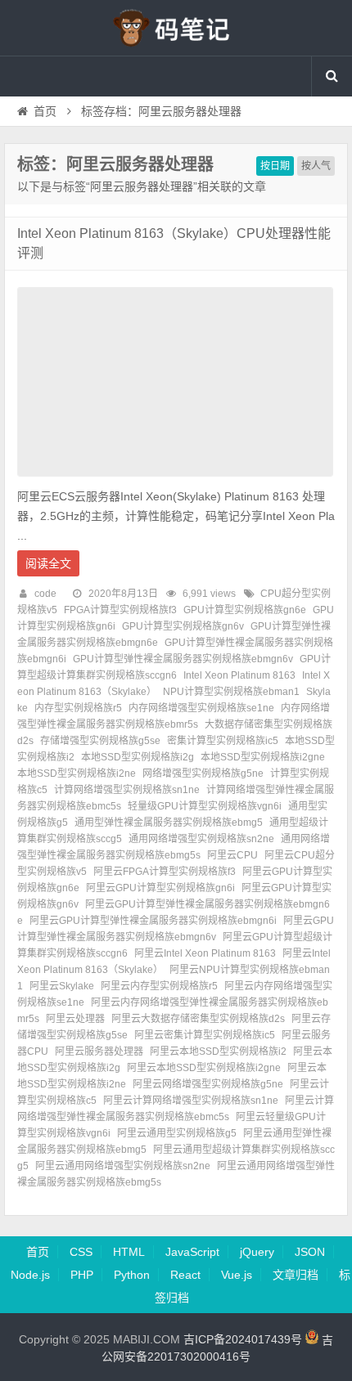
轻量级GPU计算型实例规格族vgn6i (205, 806)
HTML (129, 1251)
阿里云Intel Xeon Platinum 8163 (205, 953)
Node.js (30, 1274)
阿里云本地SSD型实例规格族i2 (218, 1051)
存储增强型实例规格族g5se (100, 741)
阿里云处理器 (75, 1019)
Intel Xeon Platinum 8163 (239, 675)
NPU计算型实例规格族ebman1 (231, 691)
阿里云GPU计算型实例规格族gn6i (160, 888)
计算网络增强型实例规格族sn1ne (127, 790)
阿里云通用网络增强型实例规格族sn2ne (122, 1166)
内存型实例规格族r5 (78, 708)
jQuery (257, 1251)
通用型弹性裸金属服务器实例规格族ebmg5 (168, 822)
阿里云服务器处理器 (99, 1051)
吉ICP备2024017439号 (242, 1340)
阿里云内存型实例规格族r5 (159, 986)
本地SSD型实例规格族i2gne (263, 757)
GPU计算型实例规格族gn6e (244, 610)
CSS (81, 1251)
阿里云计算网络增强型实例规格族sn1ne (190, 1100)
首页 (45, 111)
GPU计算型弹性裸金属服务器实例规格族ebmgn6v (183, 659)
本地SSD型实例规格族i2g (137, 757)
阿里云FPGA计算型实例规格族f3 (164, 871)
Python (132, 1274)
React (185, 1274)
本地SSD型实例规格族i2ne (76, 773)
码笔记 (176, 27)
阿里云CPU (232, 855)
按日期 (275, 166)
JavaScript (192, 1251)
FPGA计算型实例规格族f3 (120, 610)
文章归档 (295, 1274)
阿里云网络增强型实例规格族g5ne (208, 1084)
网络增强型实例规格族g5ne (203, 773)
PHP (81, 1274)
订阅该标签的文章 (53, 178)
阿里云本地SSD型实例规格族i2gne (204, 1068)
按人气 (316, 166)
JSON (310, 1251)
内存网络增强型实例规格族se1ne (201, 708)
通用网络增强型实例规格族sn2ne (201, 839)
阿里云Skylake (61, 986)
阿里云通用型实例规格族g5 (177, 1133)
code (45, 593)
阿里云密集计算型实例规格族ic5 (204, 1035)
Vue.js (236, 1274)
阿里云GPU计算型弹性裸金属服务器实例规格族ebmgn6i (153, 920)
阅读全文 (48, 563)
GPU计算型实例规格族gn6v (183, 626)
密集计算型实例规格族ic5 (222, 741)
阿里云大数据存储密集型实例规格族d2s (198, 1019)
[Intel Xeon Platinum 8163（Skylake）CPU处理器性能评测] (175, 480)
